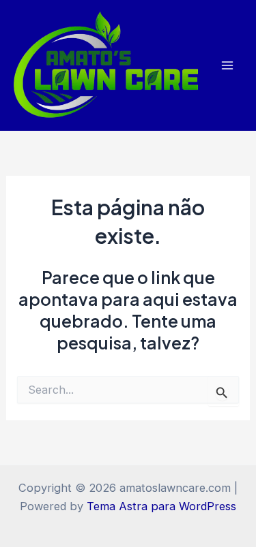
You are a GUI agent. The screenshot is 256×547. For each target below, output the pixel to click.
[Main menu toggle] (227, 65)
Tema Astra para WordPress (161, 506)
